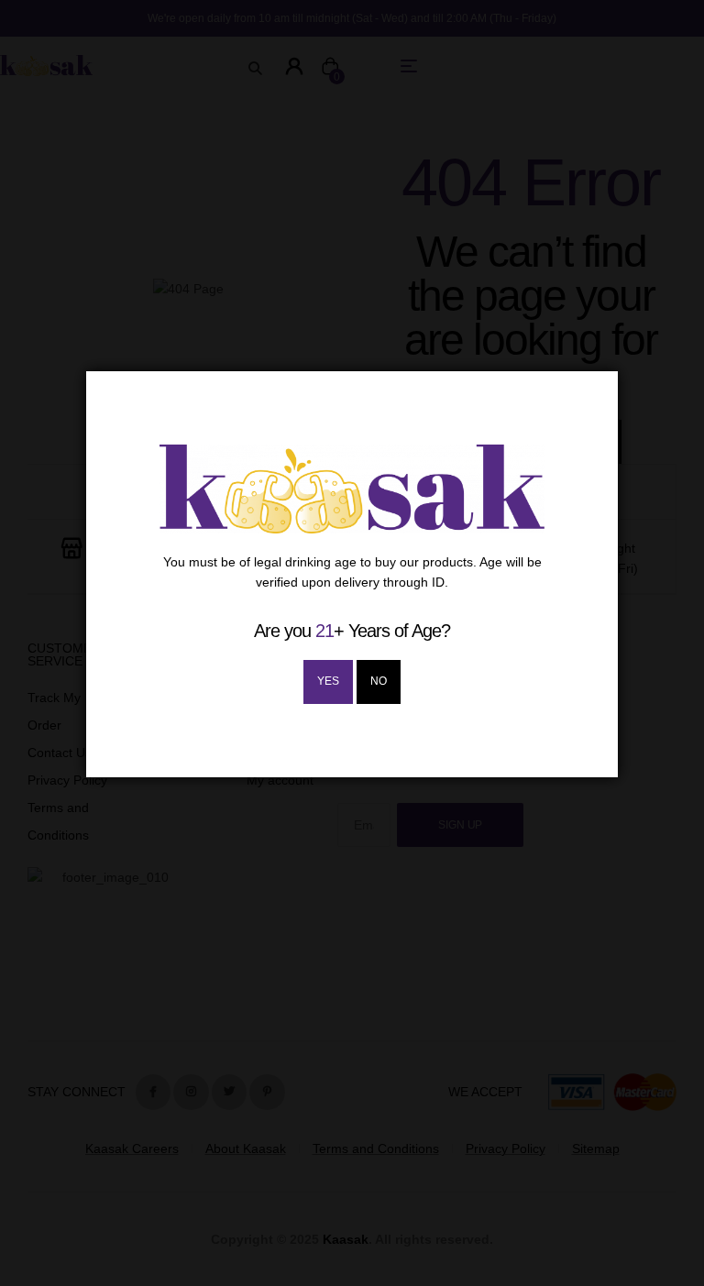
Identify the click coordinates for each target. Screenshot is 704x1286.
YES (328, 681)
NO (378, 681)
